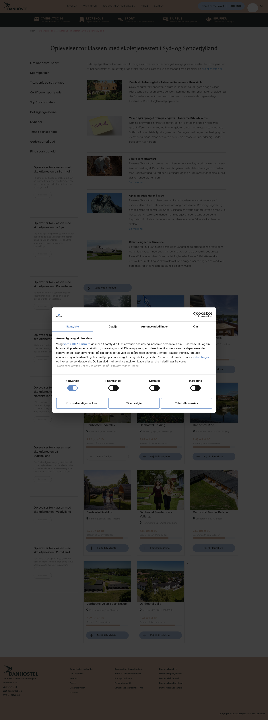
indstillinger (201, 357)
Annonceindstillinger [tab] (154, 326)
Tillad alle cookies (186, 403)
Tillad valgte (134, 403)
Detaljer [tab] (113, 326)
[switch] (113, 388)
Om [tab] (195, 326)
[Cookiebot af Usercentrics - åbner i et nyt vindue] (196, 314)
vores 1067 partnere (76, 344)
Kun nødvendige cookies (81, 403)
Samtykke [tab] (72, 326)
